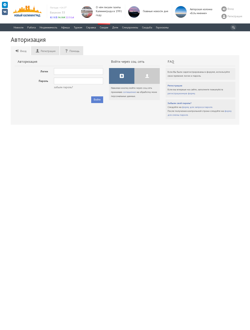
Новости (18, 27)
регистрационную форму (181, 93)
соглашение (129, 92)
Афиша (65, 27)
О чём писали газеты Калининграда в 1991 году (109, 11)
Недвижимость (48, 27)
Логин (44, 71)
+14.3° (58, 7)
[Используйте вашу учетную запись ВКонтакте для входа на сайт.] (121, 76)
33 (57, 12)
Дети (115, 27)
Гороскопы (162, 27)
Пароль (43, 81)
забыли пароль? (63, 87)
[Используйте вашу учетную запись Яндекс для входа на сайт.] (147, 76)
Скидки (104, 27)
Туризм (78, 27)
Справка (91, 27)
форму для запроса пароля (197, 107)
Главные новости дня (155, 11)
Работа (31, 27)
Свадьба (147, 27)
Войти (97, 99)
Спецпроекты (130, 27)
